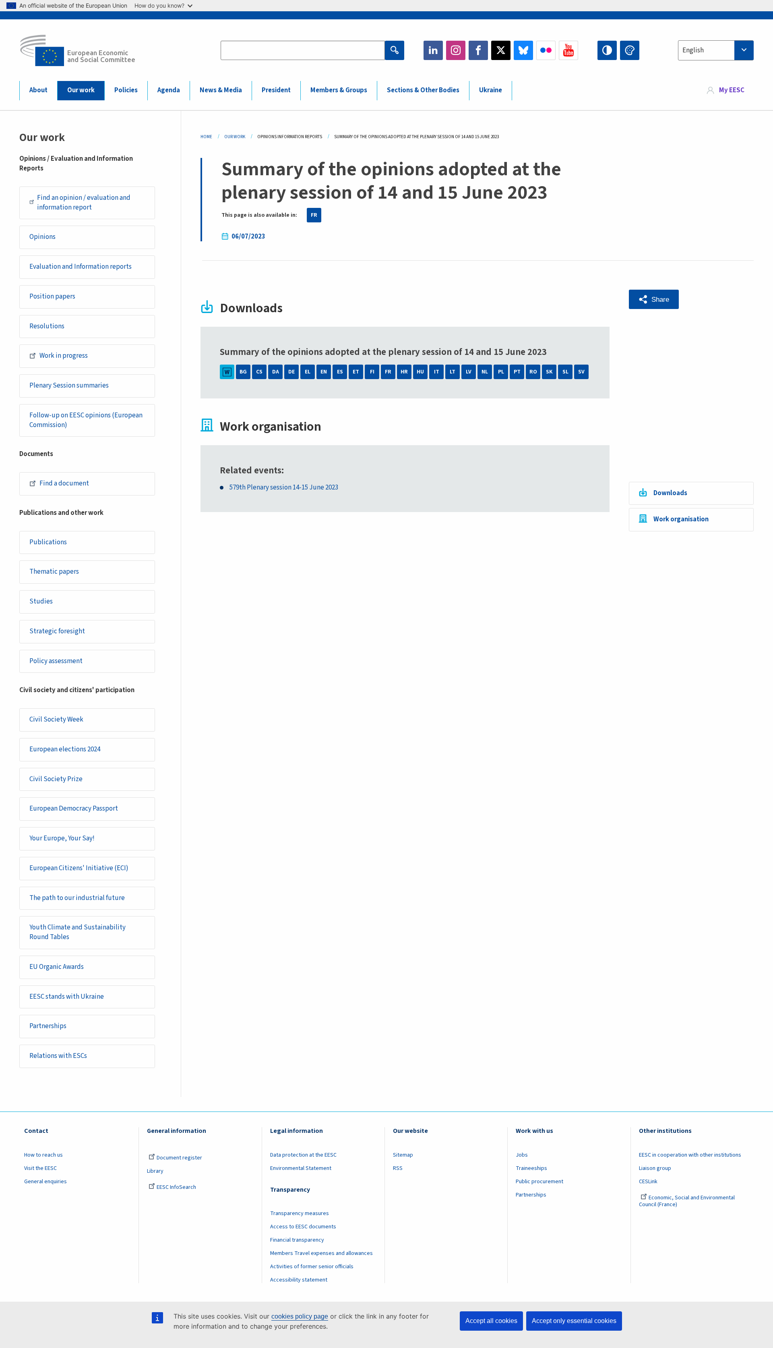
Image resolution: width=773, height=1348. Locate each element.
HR (404, 372)
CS (259, 372)
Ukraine (490, 90)
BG (243, 372)
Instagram (455, 50)
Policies (126, 90)
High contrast (607, 50)
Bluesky (523, 50)
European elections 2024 (64, 749)
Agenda (168, 90)
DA (275, 372)
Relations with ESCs (58, 1056)
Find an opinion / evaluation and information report (83, 202)
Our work (81, 90)
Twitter (501, 50)
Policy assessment (56, 661)
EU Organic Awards (56, 967)
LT (452, 372)
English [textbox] (693, 50)
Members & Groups (338, 90)
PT (517, 372)
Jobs (522, 1155)
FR (314, 215)
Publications (48, 542)
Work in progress (63, 356)
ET (356, 372)
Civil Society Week (56, 719)
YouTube (568, 50)
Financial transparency (297, 1240)
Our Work (234, 137)
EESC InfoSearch (176, 1187)
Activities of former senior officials (311, 1267)
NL (485, 372)
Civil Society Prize (56, 779)
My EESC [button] (731, 90)
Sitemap (403, 1155)
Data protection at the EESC (303, 1155)
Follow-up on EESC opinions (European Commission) (86, 420)
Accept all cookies (491, 1320)
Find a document (64, 483)
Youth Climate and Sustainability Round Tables (77, 932)
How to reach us (43, 1155)
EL (307, 372)
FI (372, 372)
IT (436, 372)
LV (468, 372)
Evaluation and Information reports (80, 267)
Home (206, 137)
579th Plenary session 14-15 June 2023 (283, 487)
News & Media (221, 90)
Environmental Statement (300, 1168)
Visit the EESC (40, 1168)
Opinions (42, 237)
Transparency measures (299, 1213)
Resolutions (46, 326)
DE (291, 372)
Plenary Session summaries (69, 385)
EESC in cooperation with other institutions (690, 1155)
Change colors (629, 50)
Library (155, 1171)
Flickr (546, 50)
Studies (41, 601)
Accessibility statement (298, 1280)
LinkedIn (433, 50)
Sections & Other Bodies (423, 90)
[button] (654, 299)
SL (565, 372)
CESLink (648, 1182)
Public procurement (539, 1182)
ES (340, 372)
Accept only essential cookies (574, 1320)
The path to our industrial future (77, 898)
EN (323, 372)
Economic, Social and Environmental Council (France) (687, 1201)
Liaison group (655, 1168)
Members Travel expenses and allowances (321, 1253)
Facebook (478, 50)
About (38, 90)
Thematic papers (54, 572)
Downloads (670, 493)
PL (501, 372)
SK (549, 372)
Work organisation (681, 519)
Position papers (52, 296)
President (276, 90)
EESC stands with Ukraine (66, 997)
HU (420, 372)
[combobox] (716, 50)
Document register (179, 1158)
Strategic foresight (57, 631)
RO (533, 372)
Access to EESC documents (303, 1227)
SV (581, 372)
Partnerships (47, 1026)
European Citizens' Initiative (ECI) (78, 868)
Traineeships (531, 1168)
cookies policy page (299, 1316)
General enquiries (45, 1182)
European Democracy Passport (73, 808)
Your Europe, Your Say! (62, 838)
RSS (398, 1168)
